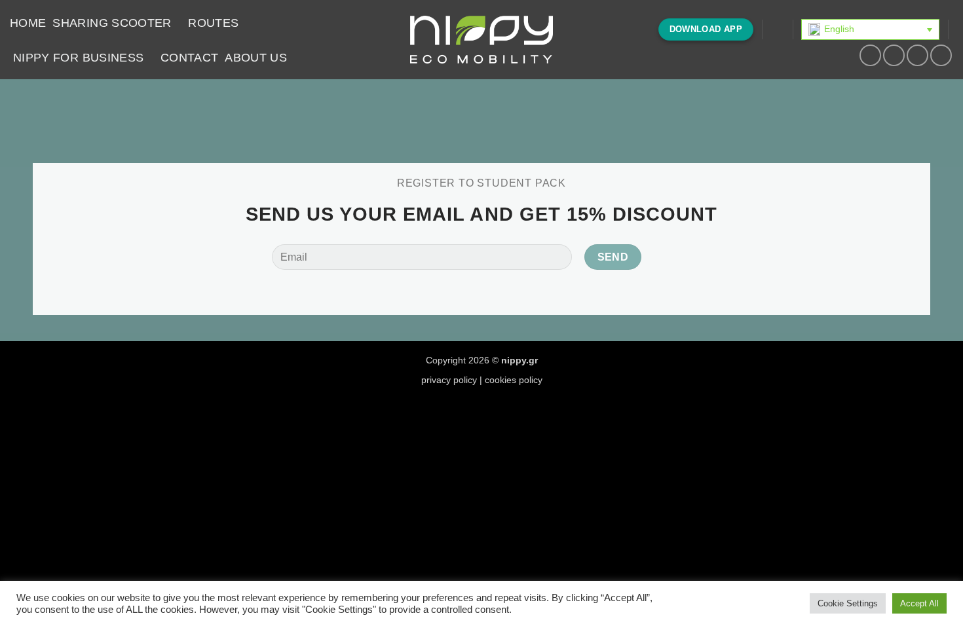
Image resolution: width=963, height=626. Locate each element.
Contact (189, 57)
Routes (213, 22)
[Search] (777, 29)
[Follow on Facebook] (870, 55)
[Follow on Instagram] (894, 55)
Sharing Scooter (111, 22)
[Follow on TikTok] (917, 55)
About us (256, 57)
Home (28, 22)
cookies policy (513, 380)
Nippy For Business (78, 57)
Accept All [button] (919, 603)
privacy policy (449, 380)
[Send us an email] (941, 55)
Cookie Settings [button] (848, 603)
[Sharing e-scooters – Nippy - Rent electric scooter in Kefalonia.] (482, 39)
